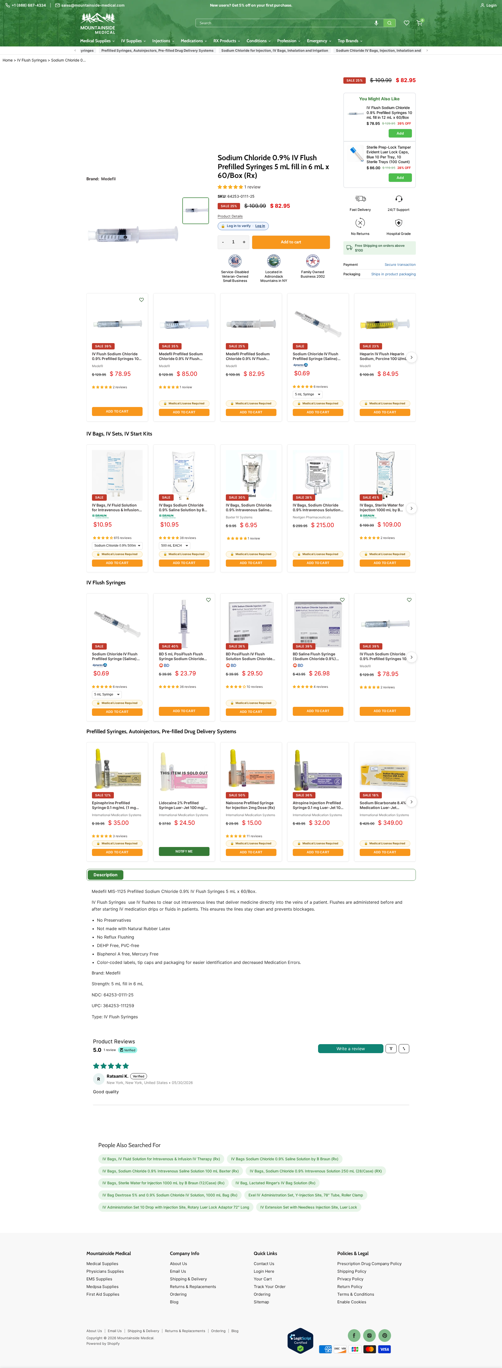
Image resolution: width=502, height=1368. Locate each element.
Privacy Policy (350, 1278)
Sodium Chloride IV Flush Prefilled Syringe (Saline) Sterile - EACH (315, 359)
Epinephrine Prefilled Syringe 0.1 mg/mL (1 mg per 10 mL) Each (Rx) (114, 808)
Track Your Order (270, 1286)
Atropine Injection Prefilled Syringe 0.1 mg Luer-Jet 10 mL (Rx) (317, 808)
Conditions (257, 40)
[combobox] (289, 23)
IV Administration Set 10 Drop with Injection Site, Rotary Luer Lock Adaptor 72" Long (176, 1207)
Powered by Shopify (103, 1343)
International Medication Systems (116, 815)
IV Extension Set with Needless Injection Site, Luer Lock (308, 1207)
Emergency (317, 40)
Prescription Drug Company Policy (369, 1263)
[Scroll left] (75, 50)
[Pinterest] (384, 1335)
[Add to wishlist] (141, 300)
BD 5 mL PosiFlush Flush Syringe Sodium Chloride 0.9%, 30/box (181, 659)
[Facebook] (354, 1335)
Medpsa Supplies (102, 1286)
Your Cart (263, 1278)
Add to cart (117, 411)
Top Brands (348, 40)
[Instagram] (369, 1335)
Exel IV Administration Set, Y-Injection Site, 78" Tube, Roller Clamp (305, 1195)
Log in (260, 226)
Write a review (351, 1048)
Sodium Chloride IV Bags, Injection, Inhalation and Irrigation (381, 50)
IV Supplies (132, 40)
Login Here (264, 1271)
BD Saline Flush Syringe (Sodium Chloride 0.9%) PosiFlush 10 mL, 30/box (315, 659)
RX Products (225, 40)
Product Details (230, 216)
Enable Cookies (351, 1301)
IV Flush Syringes (32, 60)
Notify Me (184, 851)
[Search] (389, 23)
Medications (192, 40)
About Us (178, 1263)
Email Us (178, 1271)
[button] (376, 23)
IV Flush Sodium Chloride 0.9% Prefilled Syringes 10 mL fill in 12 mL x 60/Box (115, 359)
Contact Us (264, 1263)
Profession (287, 40)
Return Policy (349, 1286)
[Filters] (391, 1048)
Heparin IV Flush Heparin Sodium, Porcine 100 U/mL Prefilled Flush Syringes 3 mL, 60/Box (383, 361)
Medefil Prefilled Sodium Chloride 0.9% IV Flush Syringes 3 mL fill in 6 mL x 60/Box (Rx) (182, 361)
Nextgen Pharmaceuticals (312, 517)
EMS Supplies (99, 1278)
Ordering (178, 1294)
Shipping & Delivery (188, 1278)
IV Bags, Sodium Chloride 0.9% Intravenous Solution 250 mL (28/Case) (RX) (316, 510)
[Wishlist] (406, 22)
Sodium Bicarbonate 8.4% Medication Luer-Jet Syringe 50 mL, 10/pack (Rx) (385, 808)
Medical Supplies (96, 40)
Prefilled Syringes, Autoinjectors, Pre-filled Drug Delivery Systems (153, 50)
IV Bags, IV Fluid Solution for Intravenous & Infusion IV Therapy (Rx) (115, 510)
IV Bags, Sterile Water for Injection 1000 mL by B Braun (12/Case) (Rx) (382, 510)
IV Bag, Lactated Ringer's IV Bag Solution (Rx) (275, 1183)
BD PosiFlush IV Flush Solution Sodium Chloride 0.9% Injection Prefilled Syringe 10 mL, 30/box (249, 661)
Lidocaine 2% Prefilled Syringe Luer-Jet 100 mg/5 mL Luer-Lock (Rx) (183, 808)
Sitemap (261, 1301)
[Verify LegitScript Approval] (300, 1341)
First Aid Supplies (102, 1294)
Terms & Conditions (355, 1294)
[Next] (411, 357)
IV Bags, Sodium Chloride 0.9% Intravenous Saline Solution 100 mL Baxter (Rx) (251, 510)
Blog (174, 1301)
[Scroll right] (427, 50)
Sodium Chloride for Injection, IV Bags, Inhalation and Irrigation (270, 50)
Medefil (97, 366)
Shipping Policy (351, 1271)
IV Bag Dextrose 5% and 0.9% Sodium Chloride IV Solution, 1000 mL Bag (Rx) (170, 1195)
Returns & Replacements (193, 1286)
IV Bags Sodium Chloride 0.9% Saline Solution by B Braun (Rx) (181, 510)
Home (8, 60)
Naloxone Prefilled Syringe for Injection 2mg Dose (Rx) (250, 805)
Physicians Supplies (105, 1271)
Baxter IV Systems (239, 517)
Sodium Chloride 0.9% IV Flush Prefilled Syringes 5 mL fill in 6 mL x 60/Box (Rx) (69, 60)
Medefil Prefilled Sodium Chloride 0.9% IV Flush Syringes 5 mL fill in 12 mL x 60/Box (250, 361)
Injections (161, 40)
